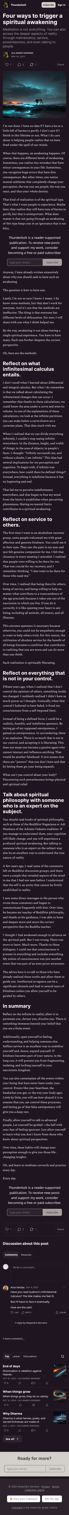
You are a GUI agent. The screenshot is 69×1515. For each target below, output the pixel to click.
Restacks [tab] (26, 1254)
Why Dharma (12, 1413)
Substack (17, 1507)
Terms (55, 1486)
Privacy (45, 1486)
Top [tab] (7, 1356)
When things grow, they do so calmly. (25, 1396)
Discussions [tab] (30, 1356)
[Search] (62, 1356)
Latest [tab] (16, 1356)
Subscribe (48, 4)
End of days (11, 1366)
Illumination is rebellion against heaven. (22, 1372)
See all (10, 1439)
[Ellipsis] (64, 1287)
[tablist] (18, 1254)
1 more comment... (14, 1338)
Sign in (61, 4)
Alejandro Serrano (22, 53)
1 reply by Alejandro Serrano (31, 1322)
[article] (34, 1374)
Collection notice (34, 1490)
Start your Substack (25, 1498)
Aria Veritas (18, 1287)
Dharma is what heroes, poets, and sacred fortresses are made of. (24, 1419)
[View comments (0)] (20, 1383)
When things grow (16, 1391)
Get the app (52, 1498)
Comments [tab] (11, 1254)
